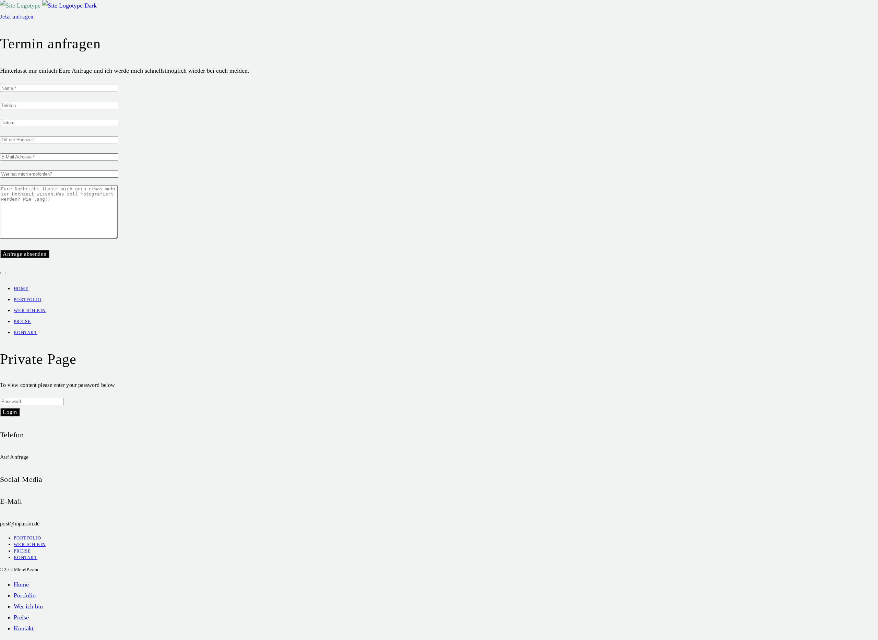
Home (21, 288)
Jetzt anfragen (17, 17)
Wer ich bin (30, 310)
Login (10, 412)
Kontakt (25, 332)
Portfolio (27, 299)
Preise (22, 321)
